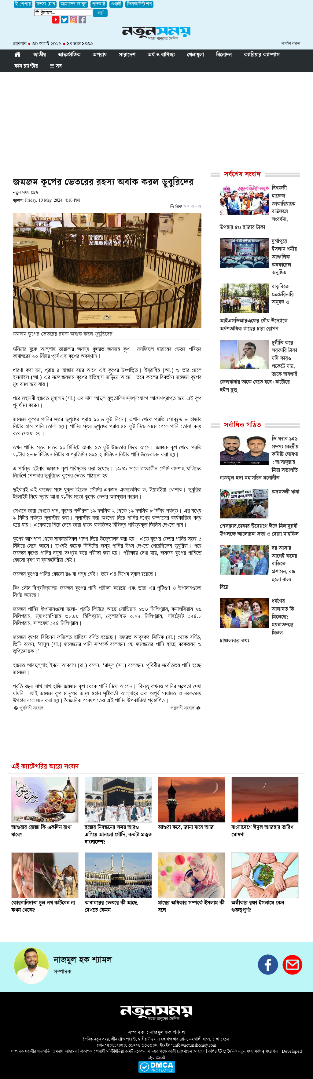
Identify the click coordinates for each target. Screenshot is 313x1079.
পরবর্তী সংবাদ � (186, 708)
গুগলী (116, 4)
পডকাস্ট (98, 4)
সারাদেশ (127, 55)
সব (58, 67)
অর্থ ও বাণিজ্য (161, 55)
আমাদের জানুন (74, 4)
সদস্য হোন (45, 4)
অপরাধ (100, 55)
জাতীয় (39, 55)
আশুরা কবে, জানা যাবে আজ (186, 828)
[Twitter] (64, 22)
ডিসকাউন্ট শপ (139, 4)
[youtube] (56, 22)
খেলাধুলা (195, 55)
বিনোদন (224, 55)
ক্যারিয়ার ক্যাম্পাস (262, 55)
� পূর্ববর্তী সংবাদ (28, 708)
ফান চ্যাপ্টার (26, 67)
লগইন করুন (291, 44)
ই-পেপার (23, 4)
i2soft (160, 1057)
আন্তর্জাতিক (69, 55)
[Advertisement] (156, 118)
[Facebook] (73, 22)
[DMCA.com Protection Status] (156, 1072)
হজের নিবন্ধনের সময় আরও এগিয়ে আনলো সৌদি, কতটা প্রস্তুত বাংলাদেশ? (118, 835)
